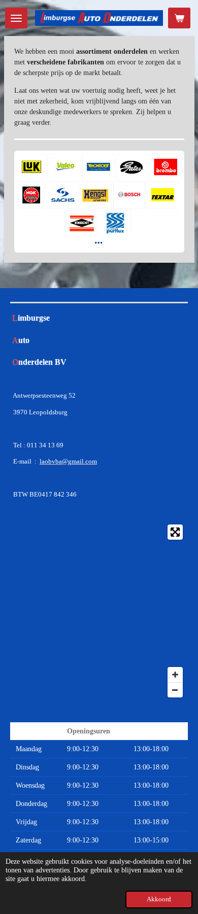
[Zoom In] (175, 674)
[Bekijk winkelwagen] (179, 18)
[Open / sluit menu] (16, 18)
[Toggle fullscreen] (175, 532)
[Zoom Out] (175, 689)
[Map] (99, 610)
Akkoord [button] (159, 899)
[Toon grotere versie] (99, 202)
